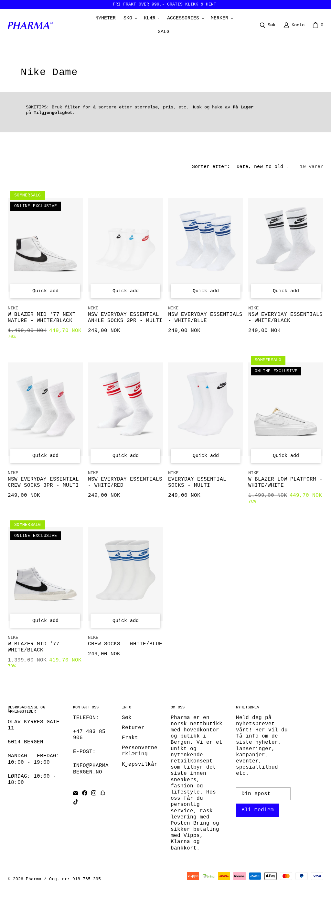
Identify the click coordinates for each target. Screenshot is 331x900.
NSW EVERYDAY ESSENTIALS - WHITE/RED (125, 482)
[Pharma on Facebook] (84, 792)
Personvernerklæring (139, 751)
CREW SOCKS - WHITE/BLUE (125, 644)
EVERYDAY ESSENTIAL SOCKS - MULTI (197, 482)
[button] (130, 18)
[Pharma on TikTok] (75, 801)
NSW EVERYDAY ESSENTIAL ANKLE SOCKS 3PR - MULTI (125, 318)
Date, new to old (260, 167)
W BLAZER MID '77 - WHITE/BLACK (37, 647)
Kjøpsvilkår (139, 764)
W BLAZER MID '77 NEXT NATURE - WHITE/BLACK (42, 318)
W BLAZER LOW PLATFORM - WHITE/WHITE (285, 482)
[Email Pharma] (75, 792)
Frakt (130, 738)
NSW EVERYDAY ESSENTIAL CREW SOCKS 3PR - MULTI (43, 482)
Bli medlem (257, 810)
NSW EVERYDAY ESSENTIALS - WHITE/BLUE (205, 318)
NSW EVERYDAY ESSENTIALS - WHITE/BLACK (285, 318)
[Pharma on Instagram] (93, 792)
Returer (133, 728)
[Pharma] (32, 25)
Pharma (33, 879)
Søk (127, 718)
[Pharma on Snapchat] (102, 792)
